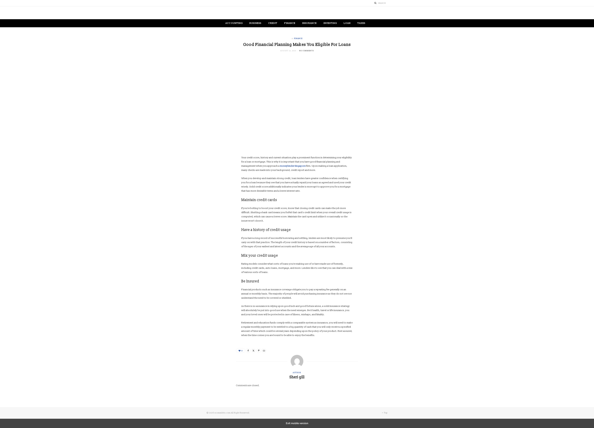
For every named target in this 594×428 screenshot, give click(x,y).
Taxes (361, 23)
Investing (330, 23)
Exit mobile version (297, 423)
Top (385, 413)
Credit (272, 23)
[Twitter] (253, 350)
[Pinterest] (258, 350)
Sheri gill (297, 377)
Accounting (234, 23)
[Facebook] (248, 350)
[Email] (264, 350)
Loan (347, 23)
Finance (290, 23)
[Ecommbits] (297, 12)
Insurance (309, 23)
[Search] (375, 3)
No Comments (306, 51)
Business (255, 23)
